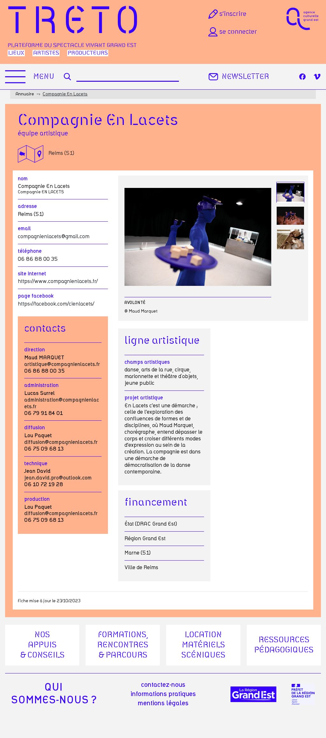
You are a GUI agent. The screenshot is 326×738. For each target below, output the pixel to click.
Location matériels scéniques (203, 645)
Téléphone (30, 251)
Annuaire (24, 94)
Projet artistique (143, 397)
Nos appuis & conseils (42, 645)
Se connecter (238, 32)
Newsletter (245, 76)
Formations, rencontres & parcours (122, 645)
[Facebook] (302, 76)
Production (37, 499)
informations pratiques (163, 694)
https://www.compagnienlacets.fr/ (58, 281)
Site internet (32, 273)
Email (24, 228)
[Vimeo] (317, 76)
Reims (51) (61, 153)
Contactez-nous (163, 685)
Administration (41, 385)
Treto (76, 22)
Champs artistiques (147, 362)
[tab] (290, 192)
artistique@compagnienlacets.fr (62, 364)
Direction (34, 349)
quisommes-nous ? (53, 693)
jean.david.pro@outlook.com (58, 477)
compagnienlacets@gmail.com (53, 236)
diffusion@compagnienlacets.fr (61, 442)
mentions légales (163, 703)
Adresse (27, 206)
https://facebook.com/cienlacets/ (56, 304)
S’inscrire (232, 14)
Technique (35, 463)
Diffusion (34, 427)
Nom (23, 178)
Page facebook (36, 296)
